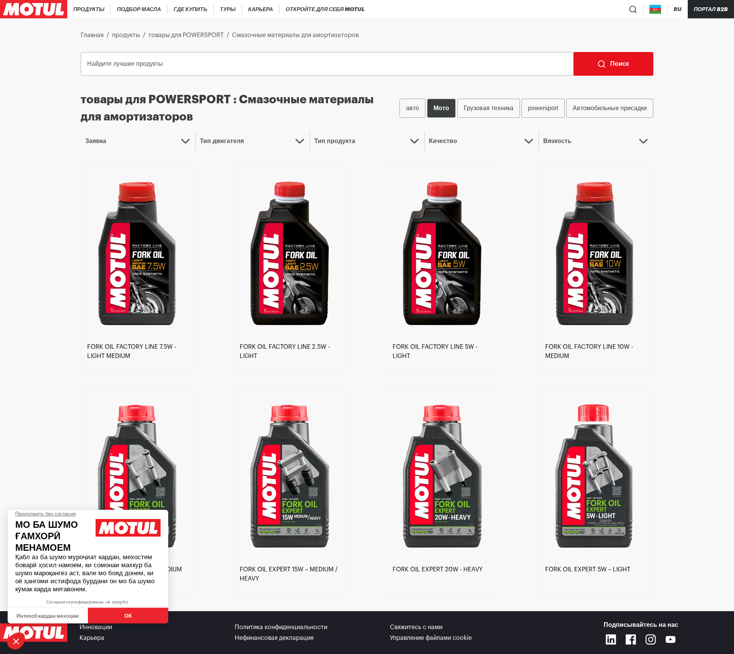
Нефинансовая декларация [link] (274, 638)
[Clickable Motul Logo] (33, 9)
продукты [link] (126, 35)
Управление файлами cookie (431, 638)
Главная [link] (92, 35)
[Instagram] (650, 639)
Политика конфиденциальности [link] (281, 627)
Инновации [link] (96, 627)
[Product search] (633, 9)
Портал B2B (711, 9)
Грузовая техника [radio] (488, 108)
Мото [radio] (441, 108)
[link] (228, 9)
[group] (526, 108)
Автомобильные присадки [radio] (610, 108)
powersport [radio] (543, 108)
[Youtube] (670, 639)
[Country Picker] (655, 9)
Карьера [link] (92, 638)
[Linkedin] (611, 639)
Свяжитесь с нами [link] (416, 627)
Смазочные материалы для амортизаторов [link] (295, 35)
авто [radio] (412, 108)
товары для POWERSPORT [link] (186, 35)
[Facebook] (630, 639)
